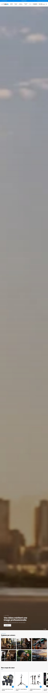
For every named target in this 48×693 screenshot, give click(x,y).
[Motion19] (4, 4)
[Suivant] (34, 1)
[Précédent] (13, 1)
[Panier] (46, 4)
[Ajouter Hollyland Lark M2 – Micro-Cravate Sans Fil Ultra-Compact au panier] (13, 687)
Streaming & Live (25, 4)
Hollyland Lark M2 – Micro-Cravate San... (8, 689)
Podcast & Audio (15, 4)
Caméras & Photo (11, 4)
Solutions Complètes (40, 4)
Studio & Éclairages (20, 4)
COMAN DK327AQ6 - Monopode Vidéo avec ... (35, 689)
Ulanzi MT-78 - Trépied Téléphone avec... (22, 689)
